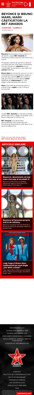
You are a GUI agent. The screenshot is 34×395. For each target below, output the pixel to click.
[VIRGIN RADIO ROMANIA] (8, 4)
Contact (17, 372)
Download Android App (17, 331)
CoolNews (17, 28)
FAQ (17, 388)
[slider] (30, 4)
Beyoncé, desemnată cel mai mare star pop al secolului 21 (16, 178)
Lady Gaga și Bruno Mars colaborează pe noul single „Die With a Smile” (15, 265)
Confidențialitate (24, 393)
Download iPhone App (17, 333)
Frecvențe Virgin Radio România (17, 336)
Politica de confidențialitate (17, 374)
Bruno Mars (22, 139)
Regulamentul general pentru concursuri (17, 340)
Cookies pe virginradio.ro (17, 343)
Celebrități (6, 28)
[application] (28, 4)
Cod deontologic (17, 383)
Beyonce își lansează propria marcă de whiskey (16, 221)
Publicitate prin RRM (17, 385)
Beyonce (14, 139)
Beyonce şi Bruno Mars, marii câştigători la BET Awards (16, 19)
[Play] (26, 4)
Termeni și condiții (17, 380)
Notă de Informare (17, 377)
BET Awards (6, 139)
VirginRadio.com (17, 328)
